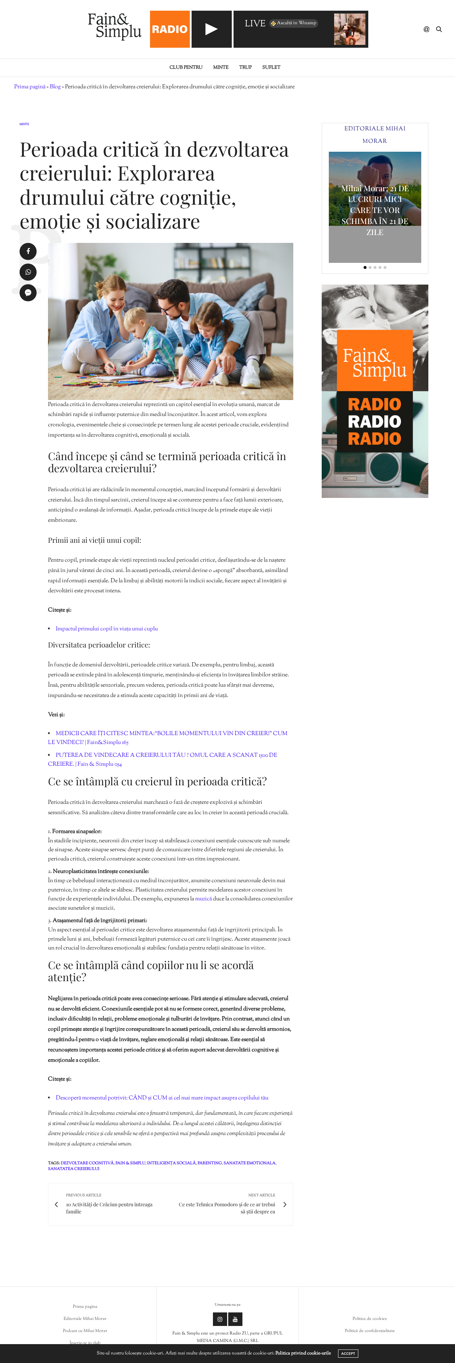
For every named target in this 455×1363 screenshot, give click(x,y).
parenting (210, 1163)
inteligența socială (171, 1163)
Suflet (271, 67)
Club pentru (186, 67)
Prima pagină (30, 87)
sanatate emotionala (249, 1163)
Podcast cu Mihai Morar (85, 1331)
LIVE (255, 24)
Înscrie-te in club (85, 1343)
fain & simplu (130, 1163)
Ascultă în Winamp (296, 23)
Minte (221, 67)
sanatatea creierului (74, 1169)
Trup (245, 67)
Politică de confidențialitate (370, 1331)
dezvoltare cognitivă (87, 1163)
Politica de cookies (370, 1319)
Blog (55, 87)
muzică (204, 899)
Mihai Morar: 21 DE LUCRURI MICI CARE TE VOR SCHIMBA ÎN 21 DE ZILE (375, 210)
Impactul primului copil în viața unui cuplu (107, 629)
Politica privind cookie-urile (303, 1353)
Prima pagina (85, 1307)
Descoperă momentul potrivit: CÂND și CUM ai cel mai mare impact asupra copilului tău (162, 1098)
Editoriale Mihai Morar (85, 1319)
